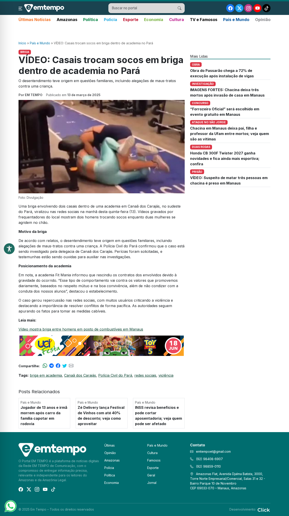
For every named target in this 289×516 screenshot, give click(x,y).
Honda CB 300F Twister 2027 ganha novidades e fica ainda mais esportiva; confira (224, 158)
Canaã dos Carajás (80, 375)
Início (22, 43)
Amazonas (67, 19)
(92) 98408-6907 (209, 459)
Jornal (151, 483)
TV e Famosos (203, 19)
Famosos (154, 460)
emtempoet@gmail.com (213, 451)
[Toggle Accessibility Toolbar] (9, 249)
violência (165, 375)
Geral (151, 475)
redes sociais (145, 375)
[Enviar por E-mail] (71, 366)
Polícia (110, 19)
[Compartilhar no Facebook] (58, 366)
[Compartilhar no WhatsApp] (45, 366)
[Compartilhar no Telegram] (51, 366)
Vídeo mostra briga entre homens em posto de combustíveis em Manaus (81, 329)
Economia (153, 19)
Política (90, 19)
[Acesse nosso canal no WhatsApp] (10, 505)
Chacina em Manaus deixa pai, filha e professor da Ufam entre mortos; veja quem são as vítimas (229, 133)
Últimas (109, 445)
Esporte (130, 19)
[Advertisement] (144, 32)
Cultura (176, 19)
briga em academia (46, 375)
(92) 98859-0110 (208, 466)
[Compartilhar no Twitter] (64, 366)
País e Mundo (236, 19)
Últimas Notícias (35, 19)
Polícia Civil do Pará (115, 375)
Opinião (262, 19)
